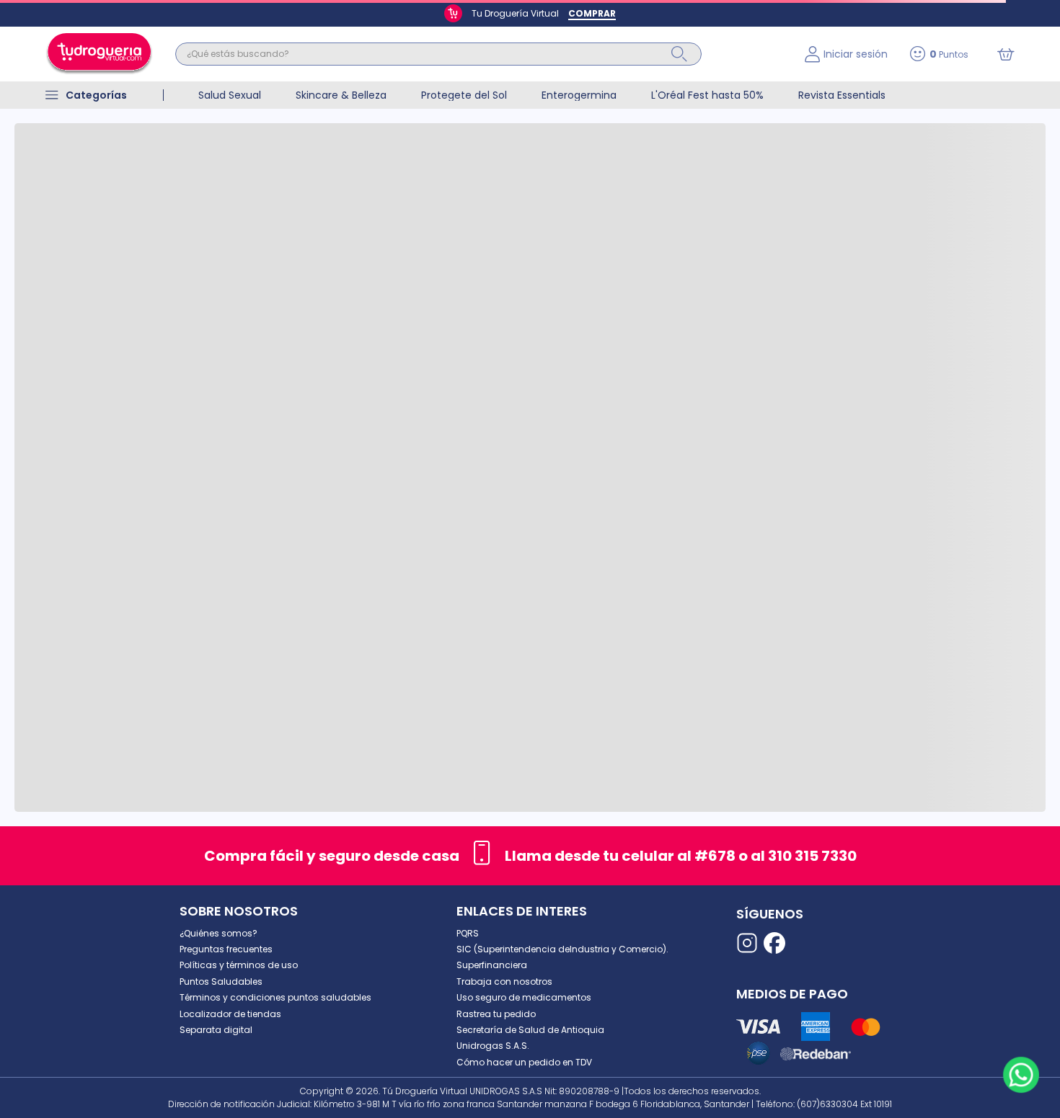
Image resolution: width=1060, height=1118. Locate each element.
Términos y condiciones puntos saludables (275, 997)
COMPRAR (592, 13)
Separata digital (216, 1030)
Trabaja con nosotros (504, 981)
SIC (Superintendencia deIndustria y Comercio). (562, 949)
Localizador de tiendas (230, 1014)
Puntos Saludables (221, 981)
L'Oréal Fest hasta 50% (707, 95)
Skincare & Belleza (341, 95)
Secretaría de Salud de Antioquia (530, 1030)
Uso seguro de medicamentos (523, 997)
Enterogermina (579, 95)
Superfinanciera (491, 965)
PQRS (467, 933)
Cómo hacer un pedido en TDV (524, 1062)
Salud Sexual (229, 95)
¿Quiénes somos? (218, 933)
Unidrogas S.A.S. (492, 1045)
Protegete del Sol (464, 95)
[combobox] (479, 54)
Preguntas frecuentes (226, 949)
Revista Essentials (841, 95)
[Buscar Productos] (679, 54)
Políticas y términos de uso (239, 965)
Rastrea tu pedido (496, 1014)
